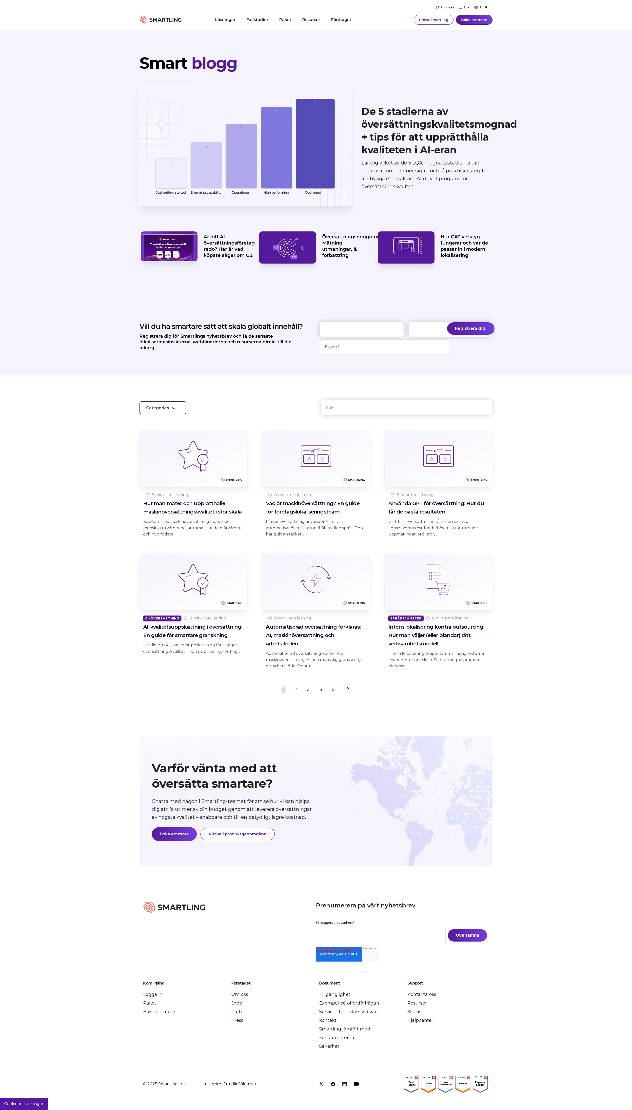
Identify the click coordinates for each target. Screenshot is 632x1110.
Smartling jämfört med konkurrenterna (344, 1033)
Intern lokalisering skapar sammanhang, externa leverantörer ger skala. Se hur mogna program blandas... (436, 659)
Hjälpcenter (420, 1020)
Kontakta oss (421, 994)
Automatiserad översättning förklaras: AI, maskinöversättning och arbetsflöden (313, 635)
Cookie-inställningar (23, 1103)
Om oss (239, 994)
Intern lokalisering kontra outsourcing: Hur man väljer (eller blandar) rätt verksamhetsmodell (436, 635)
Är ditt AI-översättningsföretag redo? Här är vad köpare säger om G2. (229, 246)
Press (237, 1020)
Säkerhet (329, 1046)
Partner (239, 1011)
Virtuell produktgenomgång (238, 834)
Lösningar (225, 19)
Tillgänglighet (334, 994)
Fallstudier (257, 19)
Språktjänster (405, 618)
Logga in (447, 7)
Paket (285, 19)
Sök (467, 7)
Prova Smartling (433, 20)
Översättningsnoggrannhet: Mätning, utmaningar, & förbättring (356, 246)
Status (414, 1011)
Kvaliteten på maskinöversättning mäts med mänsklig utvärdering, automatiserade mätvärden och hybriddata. (192, 527)
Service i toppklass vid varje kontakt (349, 1016)
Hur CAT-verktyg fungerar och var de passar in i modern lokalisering (464, 246)
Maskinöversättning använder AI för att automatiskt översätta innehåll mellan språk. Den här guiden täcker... (314, 527)
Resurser (311, 19)
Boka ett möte (474, 20)
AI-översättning (162, 618)
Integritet (213, 1084)
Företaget (341, 19)
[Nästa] (347, 689)
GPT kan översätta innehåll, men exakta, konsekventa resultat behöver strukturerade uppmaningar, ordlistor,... (433, 527)
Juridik (230, 1084)
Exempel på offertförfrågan (349, 1003)
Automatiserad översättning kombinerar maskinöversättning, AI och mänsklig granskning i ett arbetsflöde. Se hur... (314, 659)
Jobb (236, 1003)
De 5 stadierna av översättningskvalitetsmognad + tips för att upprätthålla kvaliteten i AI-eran (439, 130)
